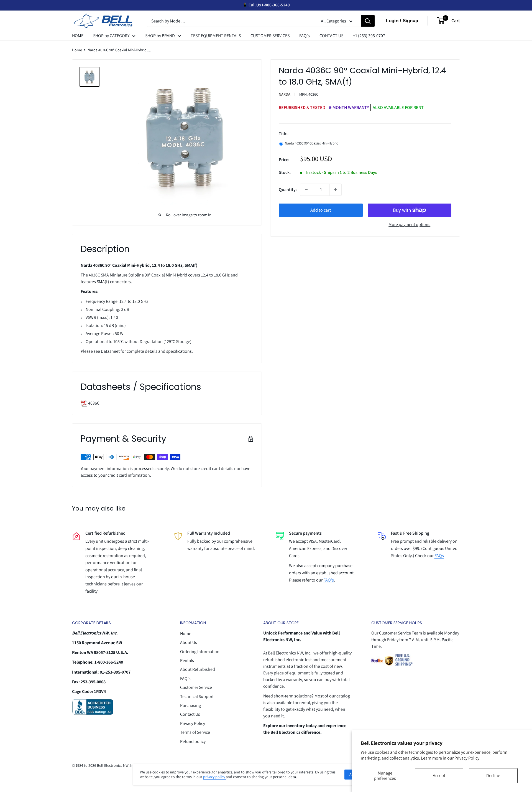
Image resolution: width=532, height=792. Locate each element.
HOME (77, 36)
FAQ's (304, 36)
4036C (93, 403)
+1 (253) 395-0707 (369, 36)
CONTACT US (331, 36)
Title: (283, 133)
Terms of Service (195, 732)
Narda (284, 94)
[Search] (368, 21)
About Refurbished (197, 669)
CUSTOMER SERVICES (270, 36)
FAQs (439, 556)
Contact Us (190, 714)
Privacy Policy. (467, 758)
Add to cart (320, 210)
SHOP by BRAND (160, 36)
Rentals (187, 660)
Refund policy (193, 741)
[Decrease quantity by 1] (306, 190)
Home (77, 49)
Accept (439, 775)
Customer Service (196, 687)
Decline (493, 775)
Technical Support (197, 696)
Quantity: (288, 189)
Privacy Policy (192, 723)
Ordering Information (199, 651)
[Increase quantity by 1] (335, 190)
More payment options (409, 224)
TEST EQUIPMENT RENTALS (216, 36)
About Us (188, 642)
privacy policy (214, 776)
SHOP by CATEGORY (111, 36)
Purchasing (190, 705)
